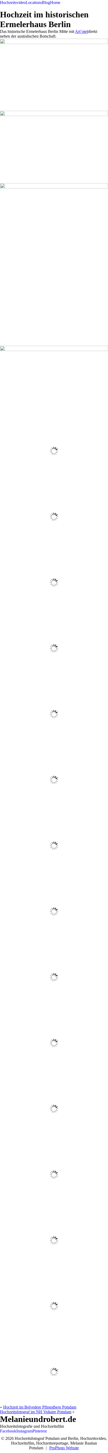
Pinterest (40, 1431)
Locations (34, 2)
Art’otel (81, 31)
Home (55, 2)
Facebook (8, 1431)
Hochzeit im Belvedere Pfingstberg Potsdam (39, 1407)
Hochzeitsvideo (13, 2)
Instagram (24, 1431)
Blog (46, 2)
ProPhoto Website (64, 1448)
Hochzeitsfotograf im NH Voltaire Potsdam (35, 1412)
